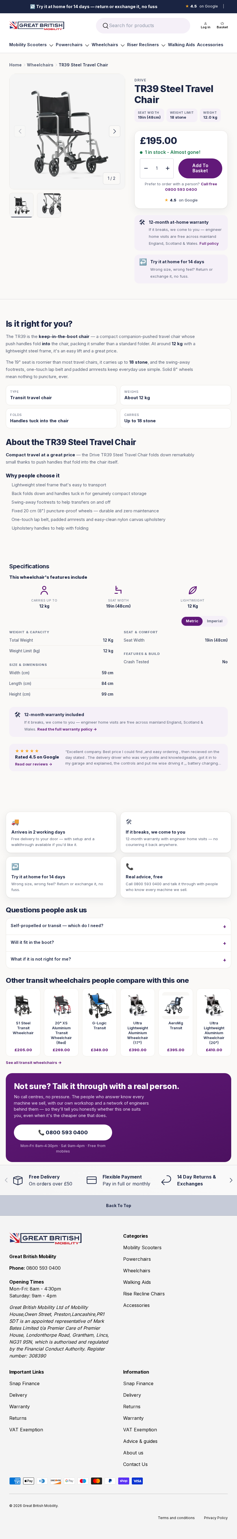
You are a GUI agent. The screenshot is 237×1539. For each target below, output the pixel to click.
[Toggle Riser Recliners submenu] (163, 45)
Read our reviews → (33, 764)
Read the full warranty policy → (67, 729)
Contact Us (135, 1464)
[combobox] (143, 25)
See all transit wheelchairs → (34, 1062)
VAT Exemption (26, 1429)
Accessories (210, 44)
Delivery (18, 1395)
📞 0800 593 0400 (63, 1132)
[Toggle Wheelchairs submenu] (122, 45)
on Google (201, 6)
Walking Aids (181, 44)
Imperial (215, 621)
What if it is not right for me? (41, 959)
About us (133, 1453)
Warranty (19, 1406)
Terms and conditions (176, 1518)
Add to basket (200, 168)
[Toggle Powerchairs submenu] (87, 45)
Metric (192, 621)
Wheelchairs (105, 44)
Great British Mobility (40, 1505)
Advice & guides (140, 1441)
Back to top (118, 1205)
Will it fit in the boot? (32, 942)
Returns (18, 1418)
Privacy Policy (216, 1518)
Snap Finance (24, 1383)
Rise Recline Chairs (144, 1294)
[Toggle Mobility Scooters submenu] (51, 45)
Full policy (209, 243)
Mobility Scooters (28, 44)
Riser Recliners (143, 44)
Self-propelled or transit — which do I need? (57, 925)
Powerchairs (69, 44)
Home (15, 64)
